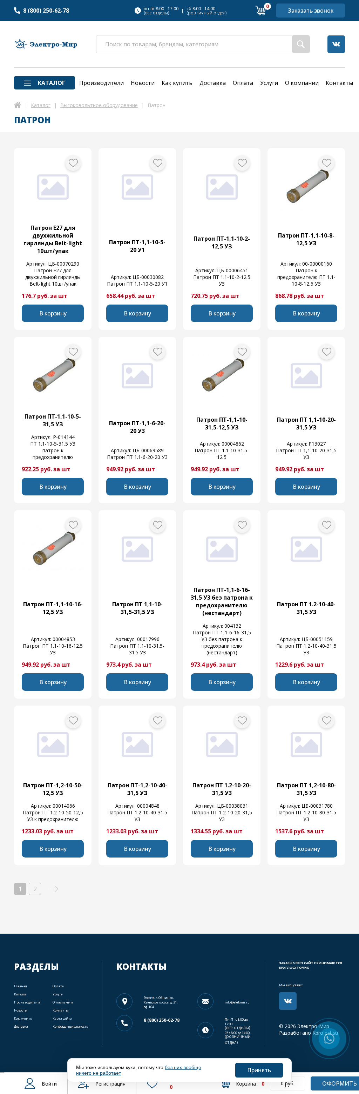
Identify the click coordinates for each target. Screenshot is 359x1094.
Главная (20, 986)
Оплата (58, 986)
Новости (20, 1010)
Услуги (58, 994)
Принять (259, 1070)
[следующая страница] (53, 889)
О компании (63, 1002)
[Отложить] (73, 163)
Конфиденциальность (70, 1026)
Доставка (21, 1026)
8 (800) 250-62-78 (46, 10)
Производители (27, 1002)
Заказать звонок (310, 10)
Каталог (20, 994)
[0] (260, 10)
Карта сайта (62, 1018)
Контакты (61, 1010)
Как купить (23, 1018)
